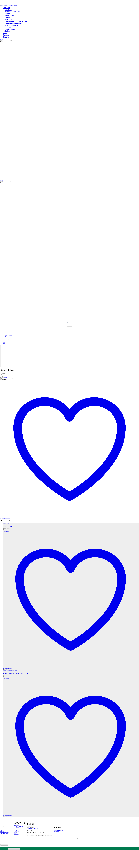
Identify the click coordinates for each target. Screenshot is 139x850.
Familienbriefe (10, 29)
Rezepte (6, 35)
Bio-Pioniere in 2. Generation (16, 21)
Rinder (7, 14)
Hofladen (6, 31)
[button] (1, 39)
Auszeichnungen (11, 25)
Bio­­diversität (9, 15)
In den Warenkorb (3, 379)
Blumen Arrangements (13, 23)
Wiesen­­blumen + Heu (13, 12)
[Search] (11, 40)
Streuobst (8, 19)
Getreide (8, 10)
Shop (5, 33)
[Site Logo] (8, 5)
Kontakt (6, 37)
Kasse (9, 844)
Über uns (6, 8)
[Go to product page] (71, 523)
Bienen (7, 17)
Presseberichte (10, 27)
